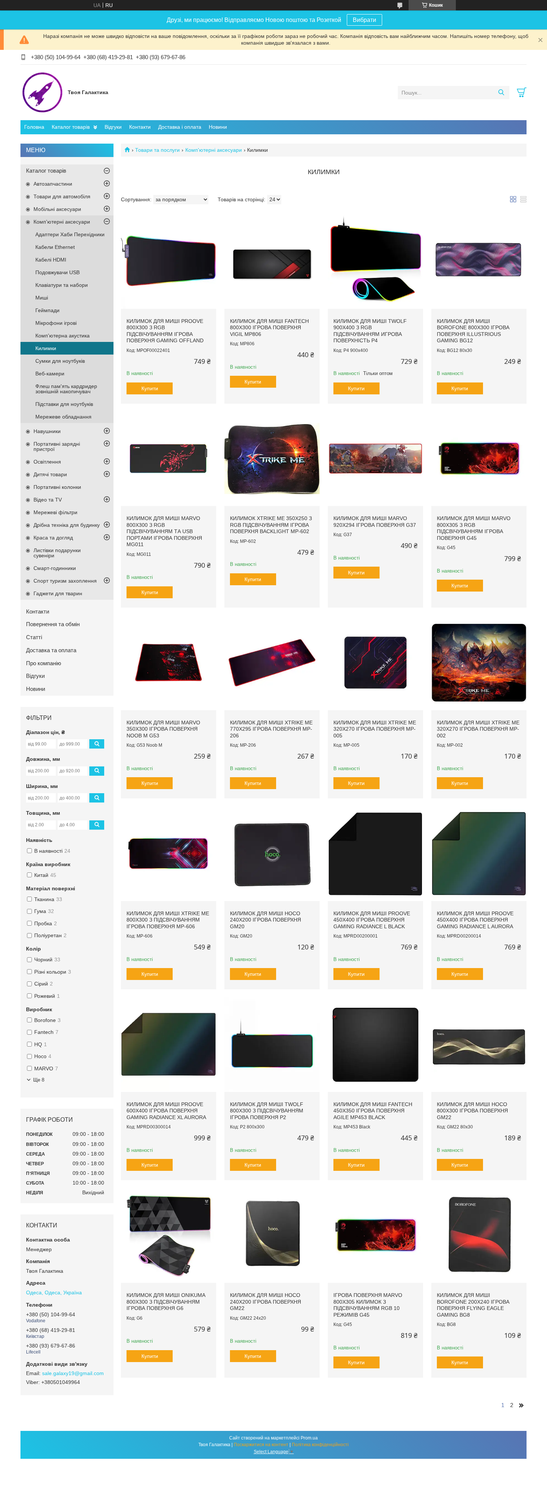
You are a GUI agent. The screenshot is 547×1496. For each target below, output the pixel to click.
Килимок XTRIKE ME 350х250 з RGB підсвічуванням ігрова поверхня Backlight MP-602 (271, 524)
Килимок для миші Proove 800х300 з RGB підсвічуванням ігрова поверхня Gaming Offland (165, 331)
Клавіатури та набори (61, 285)
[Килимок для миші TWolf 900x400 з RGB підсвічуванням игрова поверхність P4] (375, 261)
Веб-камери (49, 374)
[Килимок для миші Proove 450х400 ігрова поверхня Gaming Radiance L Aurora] (479, 853)
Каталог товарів (71, 127)
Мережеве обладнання (63, 417)
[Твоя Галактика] (42, 92)
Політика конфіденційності (320, 1444)
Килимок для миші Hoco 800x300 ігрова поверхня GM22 (472, 1110)
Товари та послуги (157, 150)
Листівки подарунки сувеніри (57, 552)
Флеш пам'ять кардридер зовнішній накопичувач (66, 388)
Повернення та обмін (53, 624)
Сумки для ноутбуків (60, 361)
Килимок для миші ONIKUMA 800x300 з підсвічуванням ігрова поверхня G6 (166, 1301)
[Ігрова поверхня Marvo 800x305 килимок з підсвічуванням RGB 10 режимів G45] (375, 1235)
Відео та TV (47, 500)
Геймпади (47, 310)
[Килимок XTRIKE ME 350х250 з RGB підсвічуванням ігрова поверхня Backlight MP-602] (272, 458)
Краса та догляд (53, 538)
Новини (218, 127)
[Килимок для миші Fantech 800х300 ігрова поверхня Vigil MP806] (272, 261)
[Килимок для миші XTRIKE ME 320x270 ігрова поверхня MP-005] (375, 662)
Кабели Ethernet (55, 247)
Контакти (140, 127)
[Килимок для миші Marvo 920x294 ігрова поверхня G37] (375, 458)
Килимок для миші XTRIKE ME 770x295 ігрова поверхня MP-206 (271, 729)
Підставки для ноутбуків (64, 404)
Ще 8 (38, 1080)
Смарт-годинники (54, 568)
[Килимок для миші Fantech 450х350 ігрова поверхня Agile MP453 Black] (375, 1044)
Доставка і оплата (179, 127)
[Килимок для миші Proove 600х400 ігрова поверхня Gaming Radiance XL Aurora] (168, 1044)
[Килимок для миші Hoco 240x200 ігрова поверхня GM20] (272, 853)
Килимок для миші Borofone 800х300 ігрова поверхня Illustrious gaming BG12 (473, 331)
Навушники (47, 431)
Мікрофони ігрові (56, 323)
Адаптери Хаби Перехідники (70, 234)
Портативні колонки (57, 487)
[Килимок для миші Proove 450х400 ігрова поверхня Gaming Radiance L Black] (375, 853)
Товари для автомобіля (61, 196)
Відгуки (113, 127)
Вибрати (364, 20)
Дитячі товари (50, 474)
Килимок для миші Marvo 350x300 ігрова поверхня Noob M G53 (163, 729)
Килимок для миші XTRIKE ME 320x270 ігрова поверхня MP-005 (374, 729)
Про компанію (43, 663)
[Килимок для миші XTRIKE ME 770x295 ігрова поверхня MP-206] (272, 662)
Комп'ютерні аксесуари (213, 150)
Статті (34, 637)
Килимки (45, 348)
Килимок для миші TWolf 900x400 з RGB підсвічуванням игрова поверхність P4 (370, 331)
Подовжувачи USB (57, 272)
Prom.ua (309, 1438)
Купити (149, 388)
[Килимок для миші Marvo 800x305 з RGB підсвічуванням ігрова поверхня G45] (479, 458)
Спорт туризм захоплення (65, 581)
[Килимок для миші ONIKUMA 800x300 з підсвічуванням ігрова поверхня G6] (168, 1235)
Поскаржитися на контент (261, 1444)
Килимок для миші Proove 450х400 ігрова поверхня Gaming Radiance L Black (371, 919)
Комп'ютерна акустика (62, 336)
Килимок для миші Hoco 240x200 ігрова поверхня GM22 (265, 1301)
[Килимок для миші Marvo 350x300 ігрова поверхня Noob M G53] (168, 662)
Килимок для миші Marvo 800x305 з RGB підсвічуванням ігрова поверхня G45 (474, 528)
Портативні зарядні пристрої (56, 446)
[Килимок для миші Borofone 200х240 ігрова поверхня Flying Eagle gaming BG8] (479, 1235)
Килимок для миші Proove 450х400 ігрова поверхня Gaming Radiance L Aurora (475, 919)
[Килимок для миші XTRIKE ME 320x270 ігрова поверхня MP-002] (479, 662)
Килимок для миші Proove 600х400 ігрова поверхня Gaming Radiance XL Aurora (166, 1110)
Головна (34, 127)
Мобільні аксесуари (57, 209)
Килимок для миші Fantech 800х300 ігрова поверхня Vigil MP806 (269, 327)
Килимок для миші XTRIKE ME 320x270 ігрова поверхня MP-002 (478, 729)
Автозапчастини (52, 184)
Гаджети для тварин (57, 593)
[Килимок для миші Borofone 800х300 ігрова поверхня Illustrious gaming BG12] (479, 261)
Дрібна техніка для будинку (66, 525)
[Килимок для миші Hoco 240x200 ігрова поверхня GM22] (272, 1235)
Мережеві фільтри (55, 512)
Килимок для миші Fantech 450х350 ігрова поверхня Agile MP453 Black (372, 1110)
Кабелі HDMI (50, 260)
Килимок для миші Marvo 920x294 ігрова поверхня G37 (374, 521)
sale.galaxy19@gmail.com (73, 1373)
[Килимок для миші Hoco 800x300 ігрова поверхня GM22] (479, 1044)
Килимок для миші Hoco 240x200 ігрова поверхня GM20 (265, 919)
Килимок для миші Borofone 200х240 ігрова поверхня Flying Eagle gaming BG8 (473, 1305)
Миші (41, 298)
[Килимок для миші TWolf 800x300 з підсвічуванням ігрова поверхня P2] (272, 1044)
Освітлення (47, 462)
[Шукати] (501, 92)
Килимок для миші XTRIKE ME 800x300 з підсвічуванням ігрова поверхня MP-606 (168, 919)
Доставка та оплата (51, 650)
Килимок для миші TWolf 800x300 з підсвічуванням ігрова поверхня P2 (266, 1110)
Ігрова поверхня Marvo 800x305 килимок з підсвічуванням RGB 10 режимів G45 (367, 1305)
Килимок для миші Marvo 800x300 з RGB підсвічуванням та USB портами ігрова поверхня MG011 (164, 531)
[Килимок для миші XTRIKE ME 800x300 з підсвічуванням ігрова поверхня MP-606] (168, 853)
